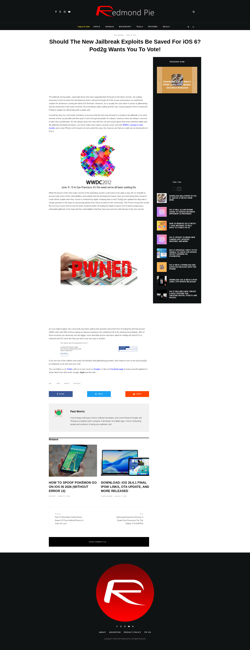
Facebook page (116, 369)
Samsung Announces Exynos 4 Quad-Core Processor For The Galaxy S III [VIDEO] (129, 519)
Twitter (69, 369)
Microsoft (125, 27)
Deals (166, 27)
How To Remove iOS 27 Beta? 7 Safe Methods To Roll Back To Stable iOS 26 (182, 226)
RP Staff (52, 496)
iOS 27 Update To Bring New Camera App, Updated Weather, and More (182, 239)
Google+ (97, 369)
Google (109, 27)
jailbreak (77, 383)
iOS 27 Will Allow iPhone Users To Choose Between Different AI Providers (182, 212)
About (102, 632)
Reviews (153, 27)
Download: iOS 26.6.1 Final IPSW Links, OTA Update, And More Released (125, 487)
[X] (60, 12)
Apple (96, 27)
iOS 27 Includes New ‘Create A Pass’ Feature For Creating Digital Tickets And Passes (183, 295)
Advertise (115, 632)
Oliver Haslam (106, 496)
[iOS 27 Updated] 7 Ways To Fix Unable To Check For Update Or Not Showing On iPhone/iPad (183, 253)
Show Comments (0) (97, 542)
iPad (58, 383)
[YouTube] (69, 12)
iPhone (67, 383)
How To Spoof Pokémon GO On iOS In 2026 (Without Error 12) (73, 487)
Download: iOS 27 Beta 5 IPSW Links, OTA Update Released (183, 281)
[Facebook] (56, 12)
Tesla (139, 27)
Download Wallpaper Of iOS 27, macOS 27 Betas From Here (182, 198)
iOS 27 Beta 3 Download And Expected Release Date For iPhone (182, 267)
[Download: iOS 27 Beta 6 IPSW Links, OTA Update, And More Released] (177, 80)
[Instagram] (65, 12)
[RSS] (188, 27)
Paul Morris (119, 35)
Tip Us (147, 632)
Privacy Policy (132, 632)
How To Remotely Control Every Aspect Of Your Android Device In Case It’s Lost (69, 519)
